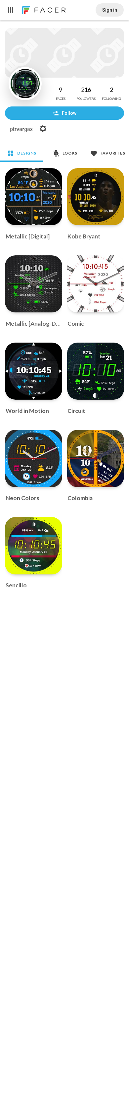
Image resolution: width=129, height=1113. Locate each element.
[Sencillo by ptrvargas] (33, 545)
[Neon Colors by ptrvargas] (33, 458)
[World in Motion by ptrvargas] (33, 371)
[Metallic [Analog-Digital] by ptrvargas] (33, 284)
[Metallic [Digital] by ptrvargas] (33, 197)
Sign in (109, 10)
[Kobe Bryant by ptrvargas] (95, 197)
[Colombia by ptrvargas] (95, 458)
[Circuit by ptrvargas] (95, 371)
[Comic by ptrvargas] (95, 284)
